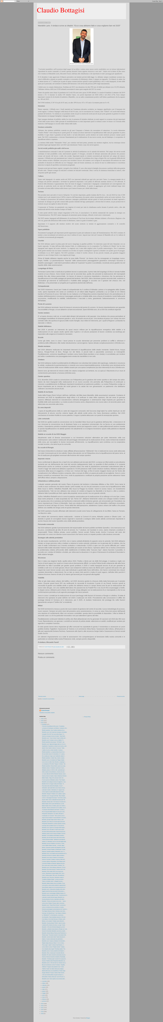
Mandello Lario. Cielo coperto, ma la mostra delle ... (54, 978)
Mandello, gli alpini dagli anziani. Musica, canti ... (53, 819)
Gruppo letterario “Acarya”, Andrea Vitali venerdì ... (53, 972)
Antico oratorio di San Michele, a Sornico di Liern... (53, 772)
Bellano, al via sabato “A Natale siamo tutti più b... (53, 921)
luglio (43, 989)
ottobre (44, 983)
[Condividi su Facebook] (72, 647)
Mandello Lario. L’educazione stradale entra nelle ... (54, 889)
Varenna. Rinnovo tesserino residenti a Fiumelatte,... (54, 956)
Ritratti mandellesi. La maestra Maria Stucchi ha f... (53, 752)
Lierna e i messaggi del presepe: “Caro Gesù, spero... (54, 797)
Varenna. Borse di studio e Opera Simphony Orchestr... (54, 776)
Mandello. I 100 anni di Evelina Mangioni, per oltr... (53, 927)
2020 (42, 1009)
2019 (42, 1011)
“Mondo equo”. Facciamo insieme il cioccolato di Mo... (54, 935)
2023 (42, 1003)
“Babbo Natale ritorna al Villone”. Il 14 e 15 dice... (53, 943)
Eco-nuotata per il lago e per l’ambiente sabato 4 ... (53, 756)
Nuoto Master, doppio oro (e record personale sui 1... (54, 887)
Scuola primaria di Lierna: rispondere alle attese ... (53, 899)
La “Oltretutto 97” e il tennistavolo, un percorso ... (53, 915)
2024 (42, 722)
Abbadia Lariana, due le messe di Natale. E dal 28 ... (54, 833)
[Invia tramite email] (67, 647)
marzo (43, 997)
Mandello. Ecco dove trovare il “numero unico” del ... (54, 869)
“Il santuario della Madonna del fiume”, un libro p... (53, 809)
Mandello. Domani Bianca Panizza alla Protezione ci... (54, 933)
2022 (42, 1005)
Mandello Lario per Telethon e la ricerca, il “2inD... (53, 843)
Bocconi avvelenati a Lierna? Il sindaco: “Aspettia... (53, 964)
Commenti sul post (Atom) (48, 699)
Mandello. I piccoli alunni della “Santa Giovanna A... (54, 937)
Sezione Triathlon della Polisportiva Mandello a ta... (54, 960)
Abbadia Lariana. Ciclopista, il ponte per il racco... (53, 768)
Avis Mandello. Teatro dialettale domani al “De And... (54, 917)
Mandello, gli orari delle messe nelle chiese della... (53, 837)
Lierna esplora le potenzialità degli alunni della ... (53, 791)
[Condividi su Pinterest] (74, 647)
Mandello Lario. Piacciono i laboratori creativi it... (53, 877)
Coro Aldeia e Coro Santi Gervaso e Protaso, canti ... (54, 919)
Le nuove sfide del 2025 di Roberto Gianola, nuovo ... (54, 773)
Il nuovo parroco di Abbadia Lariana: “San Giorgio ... (54, 780)
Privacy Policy (87, 716)
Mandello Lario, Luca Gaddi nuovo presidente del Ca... (54, 853)
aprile (43, 995)
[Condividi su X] (70, 647)
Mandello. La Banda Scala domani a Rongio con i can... (55, 929)
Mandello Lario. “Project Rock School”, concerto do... (54, 905)
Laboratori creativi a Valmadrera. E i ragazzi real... (53, 789)
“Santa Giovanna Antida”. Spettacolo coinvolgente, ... (54, 839)
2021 (42, 1007)
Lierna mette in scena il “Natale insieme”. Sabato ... (53, 947)
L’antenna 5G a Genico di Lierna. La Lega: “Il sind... (54, 925)
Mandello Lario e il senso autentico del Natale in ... (53, 951)
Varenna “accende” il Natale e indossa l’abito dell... (53, 859)
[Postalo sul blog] (69, 647)
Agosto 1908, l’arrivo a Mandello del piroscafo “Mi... (54, 799)
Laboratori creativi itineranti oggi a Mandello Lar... (53, 897)
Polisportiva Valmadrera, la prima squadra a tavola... (54, 823)
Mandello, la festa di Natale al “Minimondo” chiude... (54, 849)
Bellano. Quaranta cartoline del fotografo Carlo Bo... (54, 847)
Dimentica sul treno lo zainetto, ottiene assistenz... (53, 855)
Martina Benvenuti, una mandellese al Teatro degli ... (54, 970)
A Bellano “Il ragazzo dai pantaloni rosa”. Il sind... (53, 966)
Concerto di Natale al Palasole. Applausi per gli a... (53, 863)
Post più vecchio (121, 696)
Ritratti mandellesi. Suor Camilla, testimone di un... (53, 730)
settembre (44, 985)
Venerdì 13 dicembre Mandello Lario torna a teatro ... (54, 931)
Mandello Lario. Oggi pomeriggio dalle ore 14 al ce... (54, 744)
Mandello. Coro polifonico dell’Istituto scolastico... (53, 835)
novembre (44, 981)
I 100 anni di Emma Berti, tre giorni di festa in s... (53, 974)
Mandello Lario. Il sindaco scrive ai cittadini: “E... (53, 740)
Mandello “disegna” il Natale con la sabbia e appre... (54, 793)
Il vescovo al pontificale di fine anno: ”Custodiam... (53, 726)
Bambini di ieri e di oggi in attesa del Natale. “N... (53, 783)
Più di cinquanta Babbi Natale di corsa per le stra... (53, 811)
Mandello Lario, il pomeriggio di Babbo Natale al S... (54, 893)
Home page (81, 696)
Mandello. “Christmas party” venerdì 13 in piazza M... (54, 959)
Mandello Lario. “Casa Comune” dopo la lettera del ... (54, 738)
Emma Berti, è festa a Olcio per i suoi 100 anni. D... (53, 976)
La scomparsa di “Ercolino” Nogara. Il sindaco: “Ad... (54, 764)
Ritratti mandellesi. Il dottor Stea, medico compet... (53, 758)
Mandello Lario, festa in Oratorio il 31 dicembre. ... (53, 857)
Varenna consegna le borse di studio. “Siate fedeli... (54, 736)
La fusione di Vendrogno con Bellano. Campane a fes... (54, 728)
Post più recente (42, 696)
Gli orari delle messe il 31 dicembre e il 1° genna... (53, 754)
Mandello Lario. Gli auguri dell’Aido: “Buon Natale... (54, 795)
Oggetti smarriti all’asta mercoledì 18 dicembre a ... (53, 891)
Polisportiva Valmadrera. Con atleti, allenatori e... (53, 813)
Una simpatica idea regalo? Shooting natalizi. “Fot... (54, 949)
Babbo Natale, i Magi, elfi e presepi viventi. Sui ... (53, 777)
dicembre (44, 724)
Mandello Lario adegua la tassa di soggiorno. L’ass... (54, 781)
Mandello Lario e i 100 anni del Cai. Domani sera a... (54, 962)
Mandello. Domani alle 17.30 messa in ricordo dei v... (54, 801)
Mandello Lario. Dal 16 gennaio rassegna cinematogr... (54, 732)
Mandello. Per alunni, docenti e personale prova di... (54, 955)
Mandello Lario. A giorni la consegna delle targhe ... (54, 827)
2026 (42, 718)
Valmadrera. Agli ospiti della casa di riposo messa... (54, 787)
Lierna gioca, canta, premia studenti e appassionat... (54, 885)
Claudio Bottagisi (61, 9)
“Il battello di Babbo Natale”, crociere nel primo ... (53, 879)
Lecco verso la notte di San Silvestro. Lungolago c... (54, 762)
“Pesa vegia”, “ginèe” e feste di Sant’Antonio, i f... (53, 945)
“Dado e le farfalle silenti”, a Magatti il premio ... (53, 881)
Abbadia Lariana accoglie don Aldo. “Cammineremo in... (55, 895)
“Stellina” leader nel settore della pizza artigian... (53, 968)
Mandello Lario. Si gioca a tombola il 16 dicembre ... (54, 941)
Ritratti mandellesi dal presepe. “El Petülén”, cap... (53, 742)
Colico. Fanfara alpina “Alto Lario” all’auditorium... (53, 875)
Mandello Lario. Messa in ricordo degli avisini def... (53, 821)
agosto (44, 987)
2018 (42, 1013)
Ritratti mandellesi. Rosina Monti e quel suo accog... (54, 766)
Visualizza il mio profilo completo (47, 712)
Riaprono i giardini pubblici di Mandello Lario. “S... (53, 851)
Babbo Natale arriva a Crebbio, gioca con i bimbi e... (54, 805)
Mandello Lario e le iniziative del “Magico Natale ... (53, 760)
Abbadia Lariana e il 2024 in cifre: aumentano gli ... (53, 770)
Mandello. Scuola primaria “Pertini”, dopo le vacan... (54, 923)
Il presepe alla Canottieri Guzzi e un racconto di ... (53, 825)
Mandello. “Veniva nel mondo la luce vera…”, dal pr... (54, 901)
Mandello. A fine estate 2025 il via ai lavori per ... (53, 871)
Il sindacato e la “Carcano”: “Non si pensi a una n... (53, 815)
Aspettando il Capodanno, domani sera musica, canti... (54, 746)
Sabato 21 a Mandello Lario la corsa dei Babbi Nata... (54, 841)
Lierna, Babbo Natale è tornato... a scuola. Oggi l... (53, 845)
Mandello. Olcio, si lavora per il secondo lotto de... (53, 953)
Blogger (88, 1018)
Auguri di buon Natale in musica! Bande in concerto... (54, 817)
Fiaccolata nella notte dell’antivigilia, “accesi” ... (53, 785)
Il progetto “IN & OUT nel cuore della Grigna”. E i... (53, 734)
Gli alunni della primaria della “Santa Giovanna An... (54, 831)
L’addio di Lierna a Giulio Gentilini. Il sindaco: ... (53, 750)
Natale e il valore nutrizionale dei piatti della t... (53, 939)
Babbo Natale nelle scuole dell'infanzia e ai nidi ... (53, 803)
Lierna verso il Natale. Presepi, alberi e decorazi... (53, 903)
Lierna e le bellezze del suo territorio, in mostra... (53, 907)
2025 (42, 720)
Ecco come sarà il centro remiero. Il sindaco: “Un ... (53, 865)
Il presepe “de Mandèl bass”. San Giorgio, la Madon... (54, 913)
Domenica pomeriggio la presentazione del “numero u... (55, 909)
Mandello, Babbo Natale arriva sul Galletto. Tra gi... (53, 883)
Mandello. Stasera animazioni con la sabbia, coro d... (54, 807)
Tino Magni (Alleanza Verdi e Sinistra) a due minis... (54, 911)
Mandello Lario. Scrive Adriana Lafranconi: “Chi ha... (54, 867)
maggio (44, 993)
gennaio (44, 1001)
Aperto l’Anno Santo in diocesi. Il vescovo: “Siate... (53, 748)
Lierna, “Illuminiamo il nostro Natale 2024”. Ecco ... (53, 873)
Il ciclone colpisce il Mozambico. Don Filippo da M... (54, 861)
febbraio (44, 999)
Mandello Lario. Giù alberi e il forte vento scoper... (53, 829)
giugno (44, 991)
